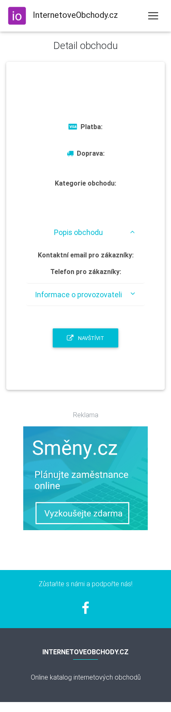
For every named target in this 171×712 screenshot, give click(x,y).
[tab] (85, 232)
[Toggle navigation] (153, 16)
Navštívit (90, 338)
